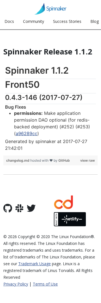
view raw (87, 160)
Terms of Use (45, 284)
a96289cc (26, 133)
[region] (50, 108)
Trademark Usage (34, 263)
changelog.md (18, 160)
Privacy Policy (15, 284)
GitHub (64, 160)
